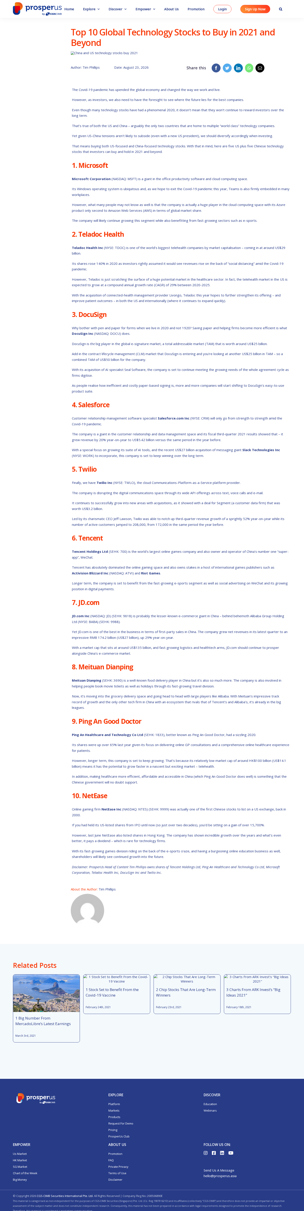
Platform (114, 1104)
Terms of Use (117, 1173)
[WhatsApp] (249, 68)
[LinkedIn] (238, 68)
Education (210, 1104)
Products (114, 1117)
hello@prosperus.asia (220, 1176)
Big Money (20, 1180)
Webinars (210, 1110)
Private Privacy (118, 1167)
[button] (280, 9)
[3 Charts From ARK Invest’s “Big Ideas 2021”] (257, 979)
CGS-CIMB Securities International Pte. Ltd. (65, 1196)
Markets (114, 1110)
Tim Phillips (107, 889)
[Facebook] (216, 68)
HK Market (20, 1160)
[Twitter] (227, 68)
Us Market (20, 1154)
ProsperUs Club (119, 1136)
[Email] (259, 68)
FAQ (111, 1160)
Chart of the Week (25, 1173)
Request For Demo (120, 1123)
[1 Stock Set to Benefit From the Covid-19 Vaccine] (116, 979)
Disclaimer (115, 1180)
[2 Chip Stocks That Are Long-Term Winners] (187, 979)
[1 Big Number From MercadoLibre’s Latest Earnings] (46, 993)
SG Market (20, 1167)
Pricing (112, 1130)
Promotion (115, 1154)
